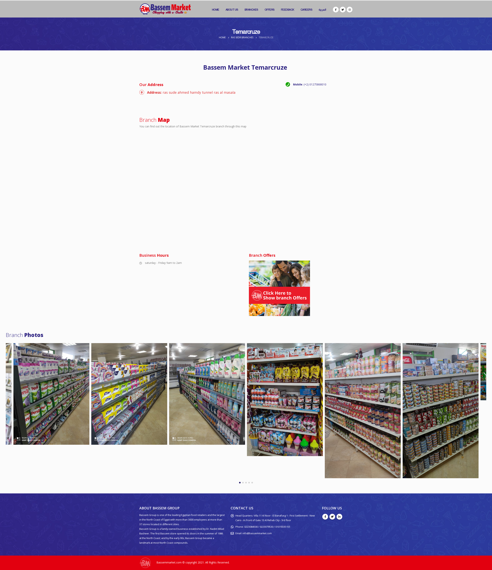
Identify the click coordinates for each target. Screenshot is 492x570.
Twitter (332, 517)
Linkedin (339, 517)
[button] (239, 482)
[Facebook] (336, 10)
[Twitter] (343, 10)
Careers (306, 9)
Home (215, 9)
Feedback (287, 9)
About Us (232, 9)
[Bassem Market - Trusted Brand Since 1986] (165, 9)
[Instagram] (349, 10)
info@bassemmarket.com (257, 533)
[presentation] (5, 414)
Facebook (325, 517)
